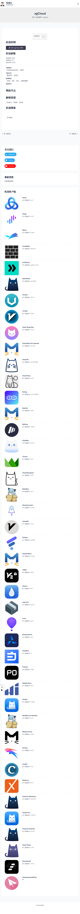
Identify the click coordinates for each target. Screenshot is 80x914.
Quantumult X (27, 634)
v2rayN (25, 311)
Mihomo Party (27, 732)
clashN (24, 764)
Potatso (25, 667)
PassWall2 (26, 246)
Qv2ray (25, 748)
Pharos (24, 586)
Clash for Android (28, 829)
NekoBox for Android (29, 715)
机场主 (9, 3)
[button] (2, 687)
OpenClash (26, 278)
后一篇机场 (73, 133)
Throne (24, 457)
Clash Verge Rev (28, 327)
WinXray (25, 780)
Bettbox (25, 424)
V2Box (24, 570)
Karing (24, 392)
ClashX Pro (26, 813)
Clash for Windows (29, 796)
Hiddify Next (26, 683)
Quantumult (26, 861)
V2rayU (25, 295)
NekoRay (25, 489)
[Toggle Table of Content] (43, 36)
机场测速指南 (9, 181)
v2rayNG (25, 521)
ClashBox (25, 651)
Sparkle (25, 408)
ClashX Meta (26, 554)
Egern (24, 230)
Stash (24, 198)
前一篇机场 (6, 133)
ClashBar (25, 440)
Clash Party (26, 376)
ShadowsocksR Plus (29, 877)
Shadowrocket (27, 505)
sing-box (25, 602)
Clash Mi (25, 359)
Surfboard (26, 262)
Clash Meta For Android (30, 343)
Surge (24, 214)
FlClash (25, 537)
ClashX (24, 699)
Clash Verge (26, 845)
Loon (24, 618)
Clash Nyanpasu (28, 473)
